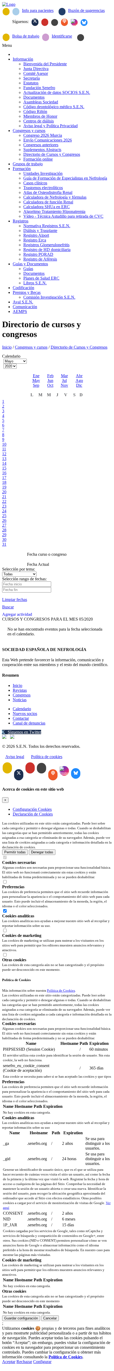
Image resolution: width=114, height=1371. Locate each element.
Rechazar (24, 1361)
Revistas (20, 690)
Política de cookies (46, 756)
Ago (79, 380)
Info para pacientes (38, 10)
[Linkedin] (54, 22)
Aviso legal (14, 756)
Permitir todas (15, 852)
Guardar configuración (21, 1318)
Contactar (21, 718)
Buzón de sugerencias (86, 10)
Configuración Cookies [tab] (32, 809)
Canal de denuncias (29, 723)
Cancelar (50, 1318)
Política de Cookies (61, 990)
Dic (79, 385)
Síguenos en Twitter (24, 732)
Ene (36, 376)
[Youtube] (44, 22)
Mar (64, 376)
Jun (50, 380)
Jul (64, 380)
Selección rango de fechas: (24, 579)
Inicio (7, 347)
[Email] (6, 11)
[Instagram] (74, 22)
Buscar (8, 607)
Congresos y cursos (31, 347)
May (36, 380)
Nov (64, 385)
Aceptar (8, 1361)
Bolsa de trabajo (25, 36)
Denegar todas (42, 852)
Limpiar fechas (14, 599)
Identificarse (62, 36)
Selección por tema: (18, 569)
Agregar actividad (17, 614)
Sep (36, 385)
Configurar (42, 1361)
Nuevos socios (25, 713)
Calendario (22, 709)
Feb (50, 376)
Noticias (20, 700)
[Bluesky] (84, 22)
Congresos (21, 695)
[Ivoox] (64, 22)
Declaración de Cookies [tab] (33, 814)
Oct (50, 385)
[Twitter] (35, 22)
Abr (79, 376)
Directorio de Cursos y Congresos (79, 347)
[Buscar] (80, 37)
